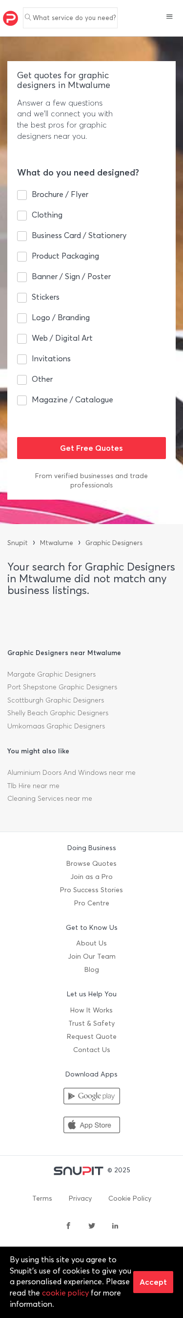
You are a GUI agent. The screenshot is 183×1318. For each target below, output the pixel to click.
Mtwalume (56, 543)
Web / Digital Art (62, 338)
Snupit (17, 543)
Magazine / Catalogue (72, 399)
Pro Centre (91, 903)
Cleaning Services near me (49, 798)
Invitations (51, 358)
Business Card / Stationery (79, 235)
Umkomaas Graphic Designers (56, 726)
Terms (42, 1198)
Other (42, 379)
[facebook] (68, 1226)
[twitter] (91, 1226)
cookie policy (65, 1292)
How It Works (91, 1010)
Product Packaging (65, 256)
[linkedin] (115, 1226)
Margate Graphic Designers (51, 674)
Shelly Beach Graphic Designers (57, 713)
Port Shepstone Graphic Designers (62, 687)
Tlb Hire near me (33, 786)
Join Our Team (92, 956)
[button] (170, 17)
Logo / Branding (61, 317)
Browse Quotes (91, 863)
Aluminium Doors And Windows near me (71, 773)
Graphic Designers (113, 543)
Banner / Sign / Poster (71, 276)
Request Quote (92, 1036)
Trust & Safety (91, 1023)
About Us (91, 943)
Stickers (46, 297)
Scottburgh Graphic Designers (55, 700)
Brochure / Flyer (60, 194)
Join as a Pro (91, 877)
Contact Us (91, 1050)
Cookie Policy (129, 1198)
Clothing (47, 215)
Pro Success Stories (91, 890)
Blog (91, 970)
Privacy (80, 1198)
